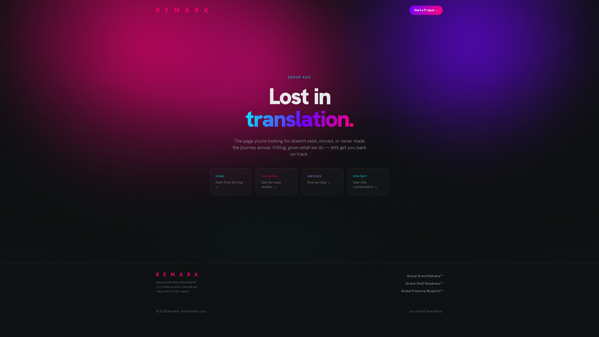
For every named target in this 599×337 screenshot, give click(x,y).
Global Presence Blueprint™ (422, 291)
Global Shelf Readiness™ (424, 283)
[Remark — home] (182, 10)
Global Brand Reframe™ (425, 276)
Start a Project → (426, 10)
